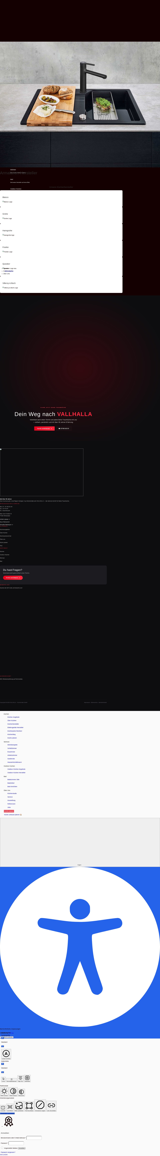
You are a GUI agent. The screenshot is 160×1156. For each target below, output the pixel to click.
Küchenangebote (5, 529)
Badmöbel (11, 783)
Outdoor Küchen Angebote (16, 769)
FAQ (1, 545)
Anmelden (22, 1148)
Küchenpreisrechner (5, 536)
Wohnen (2, 558)
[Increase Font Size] (2, 1038)
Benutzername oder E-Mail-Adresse (13, 1138)
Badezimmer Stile (13, 779)
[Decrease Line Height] (2, 1072)
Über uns (2, 539)
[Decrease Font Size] (2, 1046)
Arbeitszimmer (12, 755)
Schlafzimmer (12, 748)
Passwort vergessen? (8, 1152)
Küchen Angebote (13, 717)
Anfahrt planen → (5, 519)
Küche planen (4, 542)
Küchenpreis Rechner (15, 731)
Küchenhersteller (13, 724)
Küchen (2, 551)
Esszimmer (11, 752)
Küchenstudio (12, 793)
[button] (6, 1054)
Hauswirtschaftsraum (15, 762)
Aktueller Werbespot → (6, 524)
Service (10, 797)
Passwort (4, 1143)
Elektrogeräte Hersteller (15, 727)
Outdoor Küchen (4, 554)
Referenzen (11, 804)
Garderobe (11, 759)
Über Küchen (3, 532)
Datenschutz (94, 702)
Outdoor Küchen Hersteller (16, 772)
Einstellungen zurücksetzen (7, 1113)
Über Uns (6, 274)
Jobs (9, 807)
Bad (1, 561)
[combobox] (80, 842)
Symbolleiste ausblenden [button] (7, 1037)
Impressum (87, 702)
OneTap (11, 1033)
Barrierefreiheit (103, 702)
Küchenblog (12, 734)
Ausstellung (11, 800)
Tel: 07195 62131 (5, 522)
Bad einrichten (12, 786)
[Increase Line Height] (2, 1064)
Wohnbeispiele (12, 745)
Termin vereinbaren (12, 577)
